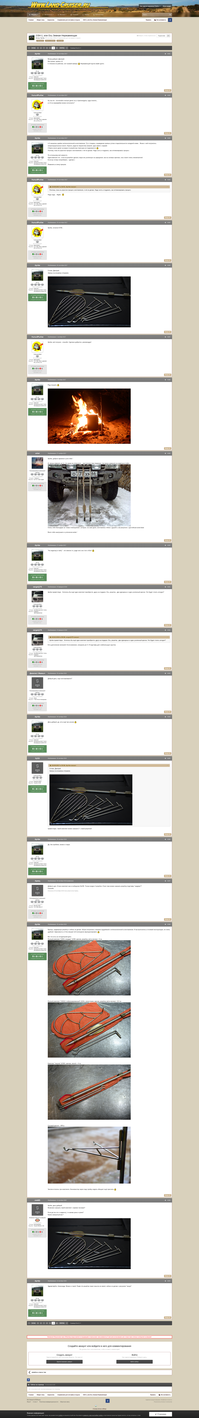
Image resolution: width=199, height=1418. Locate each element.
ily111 (37, 758)
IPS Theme (30, 1399)
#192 (168, 630)
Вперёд (62, 48)
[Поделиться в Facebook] (28, 1379)
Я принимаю (161, 1414)
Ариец (37, 881)
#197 (168, 881)
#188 (168, 379)
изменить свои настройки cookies (93, 1415)
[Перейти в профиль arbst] (37, 463)
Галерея (75, 14)
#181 (168, 54)
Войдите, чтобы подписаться (146, 35)
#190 (168, 545)
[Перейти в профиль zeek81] (37, 1210)
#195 (168, 758)
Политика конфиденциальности (48, 1402)
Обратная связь (65, 1402)
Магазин (62, 14)
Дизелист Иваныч (37, 673)
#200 (168, 1281)
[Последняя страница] (67, 48)
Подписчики (161, 36)
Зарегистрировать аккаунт (64, 1361)
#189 (168, 453)
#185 (168, 222)
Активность (48, 14)
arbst (37, 453)
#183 (168, 138)
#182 (168, 95)
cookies (60, 1415)
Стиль (35, 1402)
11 (56, 48)
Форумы (34, 14)
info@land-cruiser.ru (166, 1400)
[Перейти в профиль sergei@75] (37, 596)
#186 (168, 265)
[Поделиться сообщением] (165, 54)
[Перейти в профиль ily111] (37, 768)
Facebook (170, 20)
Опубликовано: (57, 54)
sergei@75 (37, 587)
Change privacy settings (99, 1409)
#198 (168, 924)
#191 (168, 587)
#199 (168, 1200)
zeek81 (37, 1200)
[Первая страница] (29, 48)
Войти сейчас (135, 1361)
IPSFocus (38, 1399)
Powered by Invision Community (163, 1402)
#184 (168, 179)
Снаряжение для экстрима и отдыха (69, 38)
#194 (168, 717)
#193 (168, 673)
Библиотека (99, 14)
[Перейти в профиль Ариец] (37, 890)
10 (53, 48)
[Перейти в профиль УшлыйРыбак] (37, 105)
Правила (148, 20)
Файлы (86, 14)
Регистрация (167, 6)
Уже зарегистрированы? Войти (150, 6)
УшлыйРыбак (37, 95)
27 (168, 35)
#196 (168, 839)
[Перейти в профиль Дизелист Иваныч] (37, 683)
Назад (33, 48)
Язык (28, 1402)
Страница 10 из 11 (75, 48)
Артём (42, 38)
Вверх (167, 90)
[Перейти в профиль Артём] (31, 37)
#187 (168, 337)
